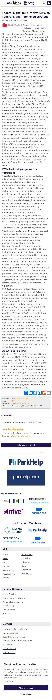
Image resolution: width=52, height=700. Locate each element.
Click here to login (21, 436)
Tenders (6, 566)
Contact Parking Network (15, 629)
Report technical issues (14, 637)
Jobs (5, 562)
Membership (9, 606)
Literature (26, 570)
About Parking (9, 594)
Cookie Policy (9, 652)
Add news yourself (26, 445)
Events (6, 578)
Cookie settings (26, 694)
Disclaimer (8, 645)
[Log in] (49, 3)
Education (26, 562)
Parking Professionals (13, 602)
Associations (9, 574)
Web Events (27, 574)
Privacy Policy (9, 648)
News (5, 558)
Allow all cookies (26, 688)
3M (13, 401)
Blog (23, 566)
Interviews (26, 558)
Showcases (26, 554)
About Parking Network (14, 598)
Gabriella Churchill (20, 398)
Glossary (7, 614)
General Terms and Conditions (17, 641)
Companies (8, 570)
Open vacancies (10, 633)
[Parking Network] (14, 2)
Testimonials (9, 610)
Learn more (8, 681)
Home (5, 555)
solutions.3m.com (20, 403)
